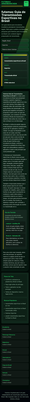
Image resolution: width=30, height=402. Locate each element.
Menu (26, 2)
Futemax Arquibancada (9, 3)
